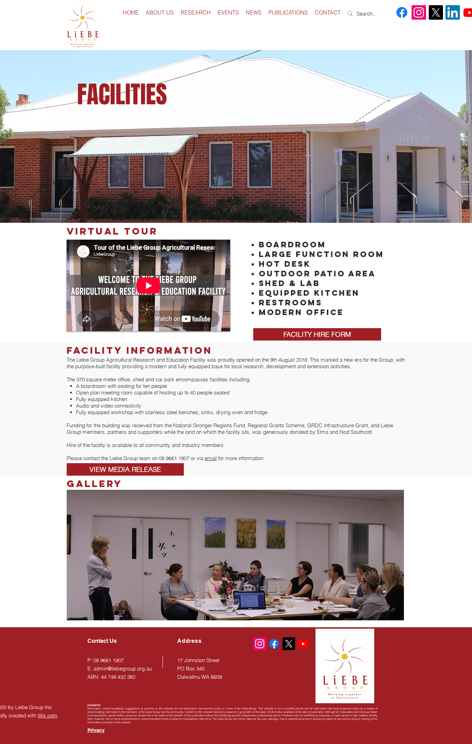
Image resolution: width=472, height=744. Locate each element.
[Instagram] (419, 12)
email (211, 458)
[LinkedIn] (452, 12)
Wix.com (47, 715)
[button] (235, 555)
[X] (435, 12)
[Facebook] (402, 12)
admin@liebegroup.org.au (122, 668)
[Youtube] (303, 643)
